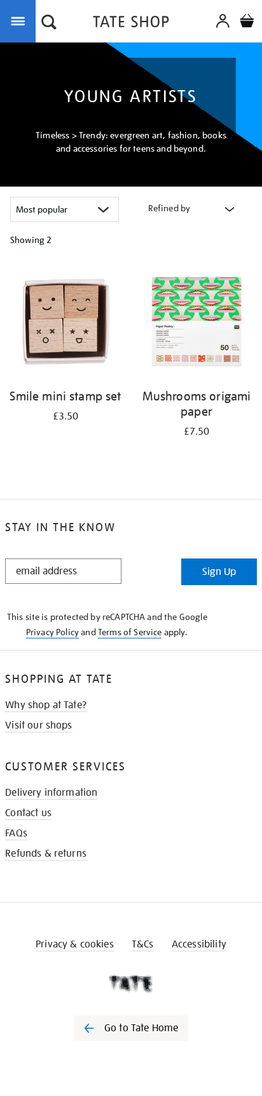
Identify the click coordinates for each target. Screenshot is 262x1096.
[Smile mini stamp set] (65, 324)
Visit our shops (38, 725)
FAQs (16, 833)
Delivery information (51, 792)
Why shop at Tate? (45, 705)
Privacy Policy (52, 632)
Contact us (28, 813)
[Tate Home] (131, 983)
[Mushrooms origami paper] (196, 324)
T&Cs (143, 944)
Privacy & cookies (75, 944)
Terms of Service (130, 632)
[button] (49, 23)
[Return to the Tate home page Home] (131, 24)
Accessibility (199, 944)
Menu (20, 20)
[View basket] (246, 22)
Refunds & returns (45, 853)
